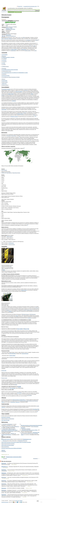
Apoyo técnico (17, 500)
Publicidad (21, 500)
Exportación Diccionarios (5, 502)
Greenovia (5, 458)
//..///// (31, 425)
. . (16, 442)
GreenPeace (4, 469)
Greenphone (35, 458)
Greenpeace (4, 463)
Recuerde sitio (20, 6)
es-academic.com (4, 11)
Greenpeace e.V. (5, 466)
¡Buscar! (37, 10)
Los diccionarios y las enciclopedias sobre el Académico (20, 8)
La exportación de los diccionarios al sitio (30, 6)
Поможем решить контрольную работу (13, 456)
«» (9, 430)
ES (38, 6)
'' (30, 433)
